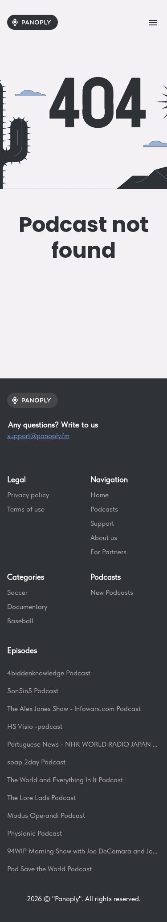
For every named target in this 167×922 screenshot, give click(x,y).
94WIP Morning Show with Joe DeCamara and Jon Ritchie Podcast (83, 851)
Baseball (20, 621)
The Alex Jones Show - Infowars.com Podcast (74, 708)
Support (102, 523)
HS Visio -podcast (34, 726)
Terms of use (26, 509)
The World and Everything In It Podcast (65, 780)
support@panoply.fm (38, 435)
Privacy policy (28, 495)
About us (103, 537)
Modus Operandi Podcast (46, 815)
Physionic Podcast (34, 833)
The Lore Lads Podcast (41, 797)
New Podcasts (111, 592)
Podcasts (104, 509)
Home (99, 495)
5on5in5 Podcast (32, 690)
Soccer (17, 592)
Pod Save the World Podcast (49, 869)
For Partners (108, 552)
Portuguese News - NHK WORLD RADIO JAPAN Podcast (83, 744)
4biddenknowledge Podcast (48, 673)
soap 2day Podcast (36, 762)
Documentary (27, 606)
